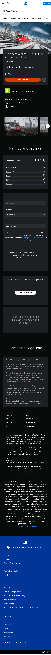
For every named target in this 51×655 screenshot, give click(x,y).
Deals (25, 18)
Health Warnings (11, 460)
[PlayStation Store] (11, 11)
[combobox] (25, 203)
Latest (5, 18)
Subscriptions (36, 18)
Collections (15, 18)
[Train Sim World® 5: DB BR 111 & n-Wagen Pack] (21, 126)
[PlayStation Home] (25, 3)
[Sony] (45, 654)
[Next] (48, 126)
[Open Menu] (2, 3)
